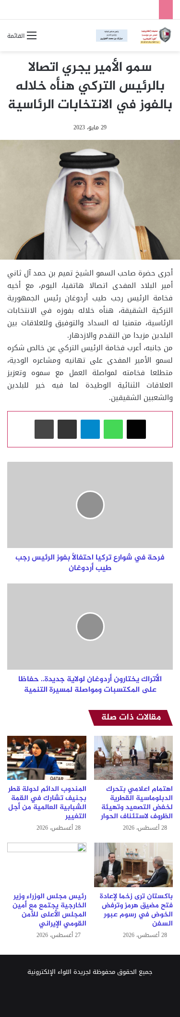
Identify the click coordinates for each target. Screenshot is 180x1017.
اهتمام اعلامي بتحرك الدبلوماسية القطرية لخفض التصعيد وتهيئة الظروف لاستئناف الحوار (137, 803)
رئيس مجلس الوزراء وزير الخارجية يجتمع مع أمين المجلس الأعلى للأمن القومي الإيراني (49, 910)
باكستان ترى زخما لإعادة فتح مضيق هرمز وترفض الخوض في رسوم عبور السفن (136, 910)
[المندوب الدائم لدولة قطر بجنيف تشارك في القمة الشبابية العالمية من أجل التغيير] (46, 758)
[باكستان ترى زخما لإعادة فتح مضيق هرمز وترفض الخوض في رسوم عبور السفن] (133, 865)
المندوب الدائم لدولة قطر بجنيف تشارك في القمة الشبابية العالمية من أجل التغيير (47, 803)
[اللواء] (134, 35)
